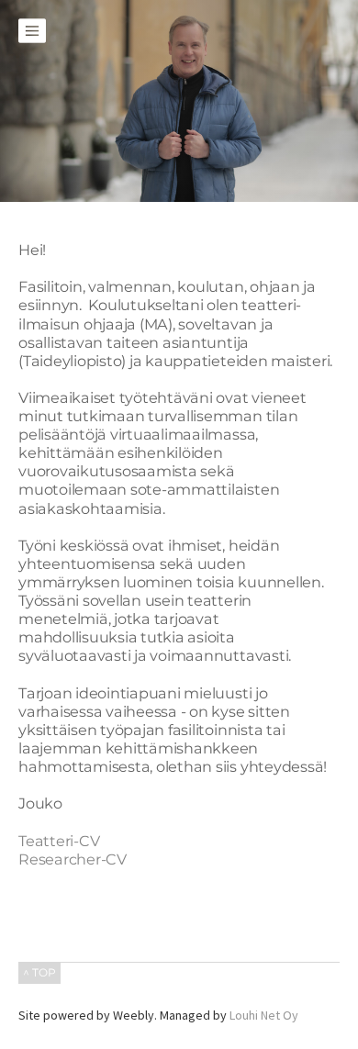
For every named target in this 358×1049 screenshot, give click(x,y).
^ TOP (39, 972)
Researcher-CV (72, 859)
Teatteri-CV (58, 840)
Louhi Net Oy (263, 1015)
